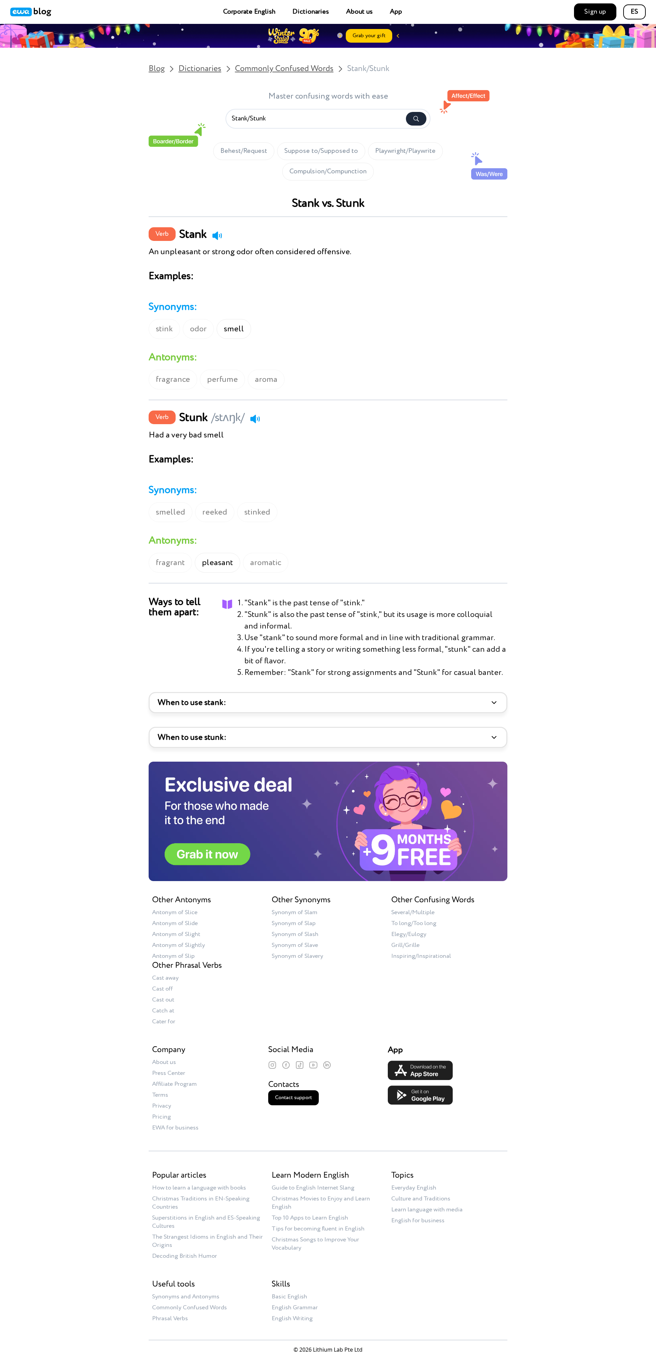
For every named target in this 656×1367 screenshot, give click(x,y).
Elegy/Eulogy (408, 934)
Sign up (595, 12)
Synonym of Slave (295, 945)
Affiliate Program (174, 1084)
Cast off (162, 989)
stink (164, 329)
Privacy (161, 1106)
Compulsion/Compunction (328, 171)
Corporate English (249, 12)
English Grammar (295, 1308)
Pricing (161, 1117)
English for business (418, 1221)
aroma (266, 379)
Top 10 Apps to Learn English (310, 1218)
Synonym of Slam (294, 912)
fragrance (173, 379)
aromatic (265, 563)
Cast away (165, 978)
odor (198, 329)
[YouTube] (313, 1065)
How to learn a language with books (199, 1188)
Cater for (163, 1022)
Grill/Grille (405, 945)
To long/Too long (413, 923)
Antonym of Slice (174, 912)
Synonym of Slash (295, 934)
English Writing (292, 1318)
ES (634, 12)
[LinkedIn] (327, 1065)
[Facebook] (286, 1065)
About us (359, 12)
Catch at (163, 1011)
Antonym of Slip (173, 956)
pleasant (217, 563)
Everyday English (413, 1188)
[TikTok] (300, 1065)
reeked (214, 512)
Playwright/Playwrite (405, 151)
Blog (157, 69)
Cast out (163, 1000)
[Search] (416, 119)
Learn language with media (427, 1210)
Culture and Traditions (420, 1199)
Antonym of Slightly (178, 945)
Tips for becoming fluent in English (318, 1229)
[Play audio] (217, 235)
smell (234, 329)
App (396, 12)
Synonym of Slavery (297, 956)
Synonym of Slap (294, 923)
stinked (257, 512)
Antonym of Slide (175, 923)
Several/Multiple (413, 912)
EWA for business (175, 1128)
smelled (170, 512)
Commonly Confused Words (284, 69)
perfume (222, 379)
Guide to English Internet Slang (313, 1188)
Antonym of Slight (176, 934)
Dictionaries (310, 12)
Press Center (168, 1073)
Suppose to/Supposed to (321, 151)
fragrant (170, 563)
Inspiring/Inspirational (421, 956)
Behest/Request (243, 151)
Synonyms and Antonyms (185, 1297)
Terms (160, 1095)
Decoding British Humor (184, 1256)
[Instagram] (272, 1065)
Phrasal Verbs (170, 1318)
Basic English (289, 1297)
